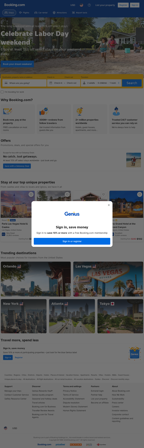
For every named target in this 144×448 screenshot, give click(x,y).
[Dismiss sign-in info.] (108, 205)
